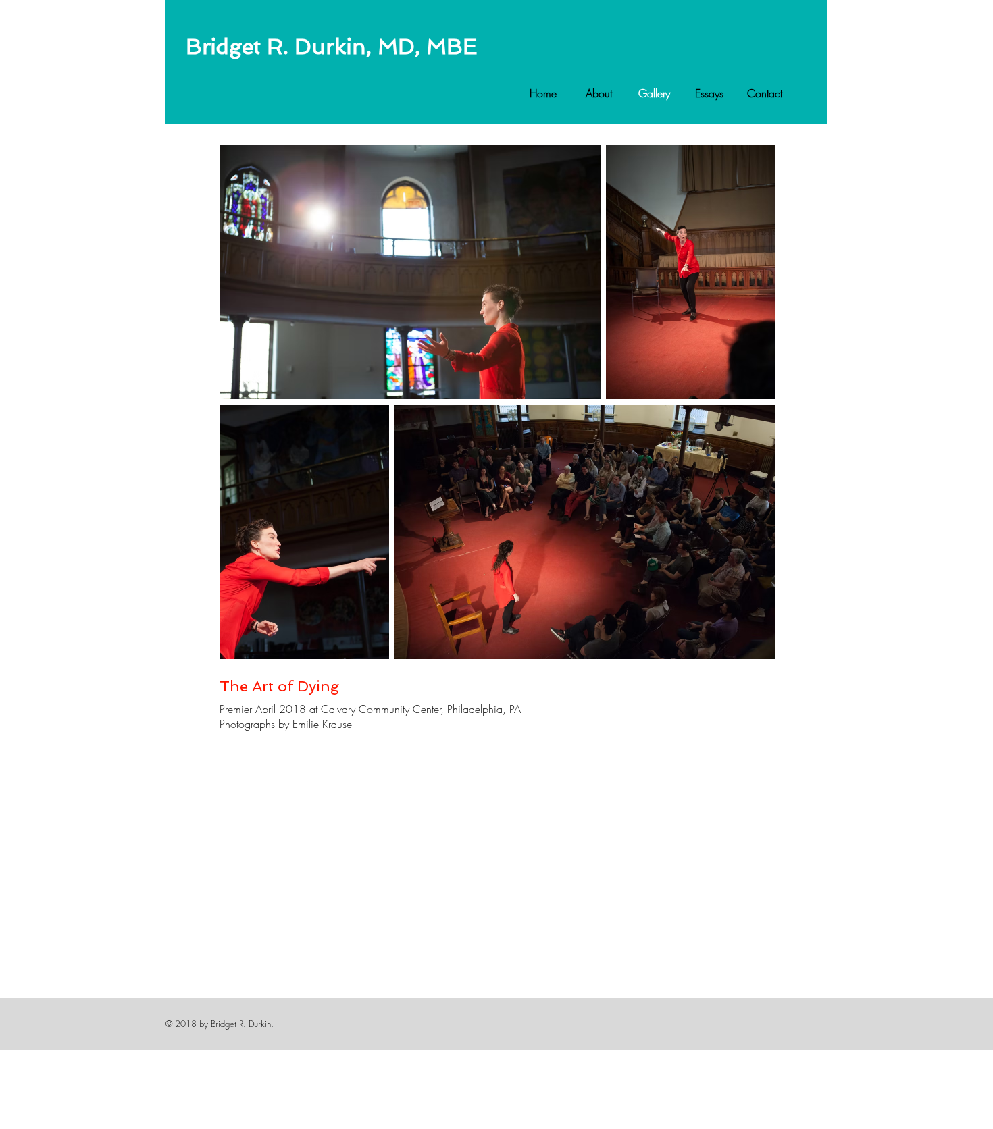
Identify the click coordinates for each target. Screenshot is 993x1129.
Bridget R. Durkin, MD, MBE (332, 46)
